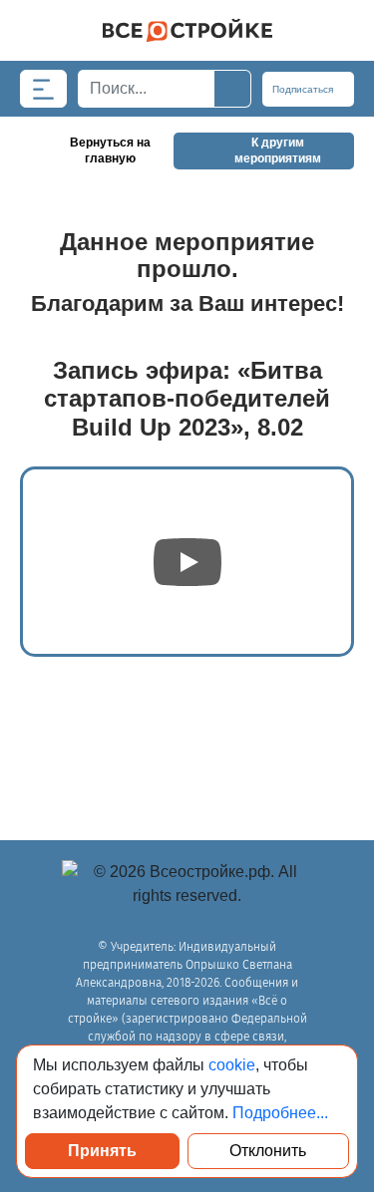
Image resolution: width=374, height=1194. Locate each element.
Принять (102, 1150)
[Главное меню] (43, 89)
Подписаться (304, 89)
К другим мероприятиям (277, 150)
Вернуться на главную (110, 150)
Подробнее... (280, 1112)
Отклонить (267, 1150)
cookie (231, 1064)
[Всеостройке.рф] (187, 30)
